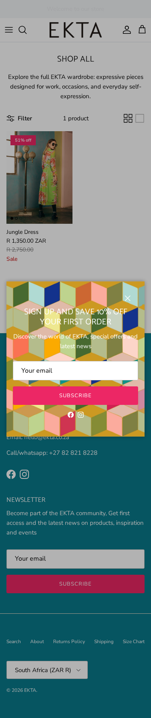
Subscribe (75, 395)
